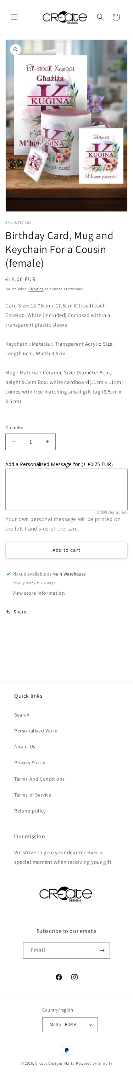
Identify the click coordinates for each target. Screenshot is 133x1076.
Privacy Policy (29, 762)
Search (22, 715)
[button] (14, 17)
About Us (24, 746)
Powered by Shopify (94, 1063)
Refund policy (30, 811)
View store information (38, 593)
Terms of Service (32, 795)
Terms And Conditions (39, 779)
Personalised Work (35, 730)
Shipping (36, 289)
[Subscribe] (102, 950)
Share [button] (20, 611)
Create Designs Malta (55, 1063)
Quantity (14, 428)
